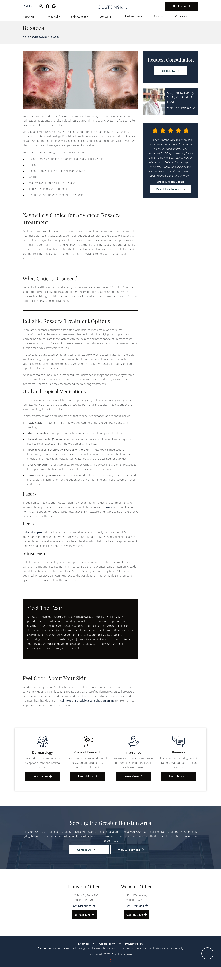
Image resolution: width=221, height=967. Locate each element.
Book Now (179, 6)
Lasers (108, 507)
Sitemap (83, 944)
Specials (158, 16)
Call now (65, 700)
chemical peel (34, 532)
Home (26, 36)
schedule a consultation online (94, 700)
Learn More (40, 776)
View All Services (129, 849)
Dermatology (39, 36)
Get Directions (82, 906)
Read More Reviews (168, 189)
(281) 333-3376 (82, 914)
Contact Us (84, 849)
